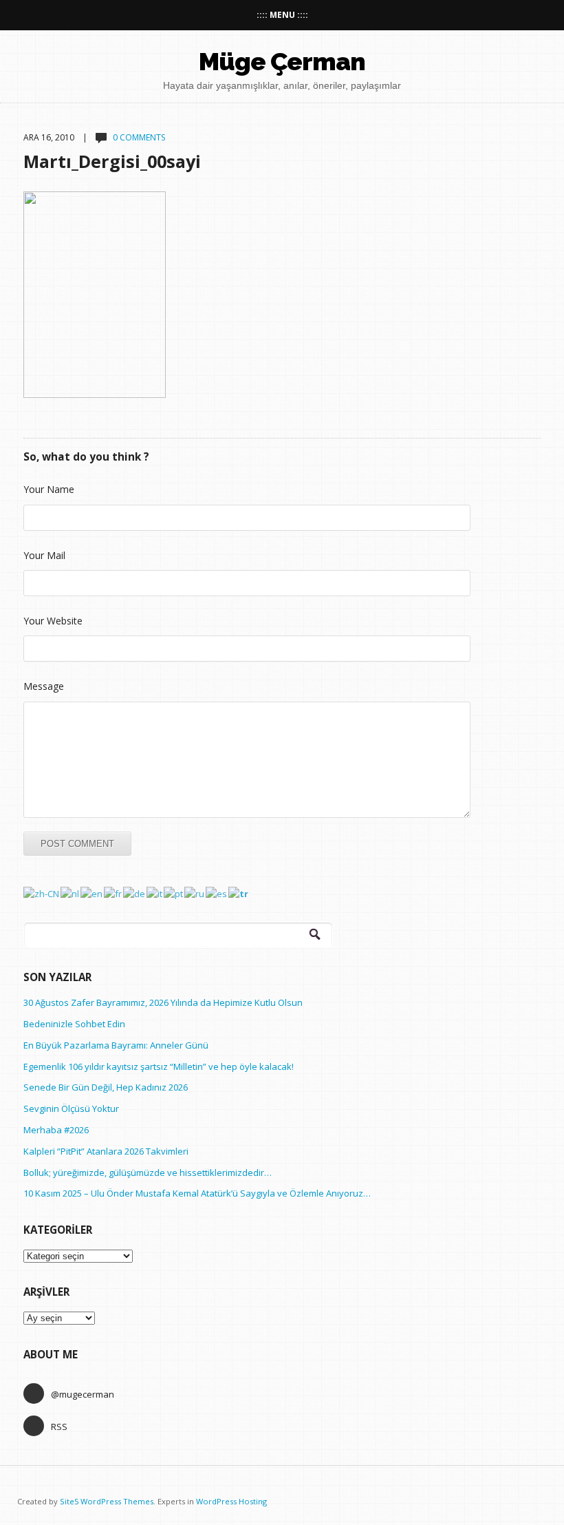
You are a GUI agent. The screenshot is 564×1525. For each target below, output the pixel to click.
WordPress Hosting (231, 1501)
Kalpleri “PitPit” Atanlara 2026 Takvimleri (105, 1151)
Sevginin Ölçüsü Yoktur (71, 1108)
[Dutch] (70, 893)
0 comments (139, 137)
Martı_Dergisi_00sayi (112, 161)
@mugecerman (82, 1394)
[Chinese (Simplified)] (42, 893)
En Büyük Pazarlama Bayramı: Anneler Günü (115, 1045)
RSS (59, 1426)
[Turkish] (239, 893)
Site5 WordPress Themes (106, 1501)
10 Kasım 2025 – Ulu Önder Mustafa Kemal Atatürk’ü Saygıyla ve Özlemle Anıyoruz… (197, 1193)
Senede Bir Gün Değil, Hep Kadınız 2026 (105, 1087)
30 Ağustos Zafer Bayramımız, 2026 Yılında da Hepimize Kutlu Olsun (163, 1002)
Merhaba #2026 (56, 1130)
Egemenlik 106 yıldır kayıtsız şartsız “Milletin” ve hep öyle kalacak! (158, 1066)
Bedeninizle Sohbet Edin (74, 1024)
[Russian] (195, 893)
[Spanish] (217, 893)
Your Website (53, 620)
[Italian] (155, 893)
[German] (135, 893)
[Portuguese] (174, 893)
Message (43, 686)
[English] (92, 893)
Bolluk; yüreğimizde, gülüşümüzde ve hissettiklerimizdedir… (147, 1172)
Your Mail (44, 555)
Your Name (48, 489)
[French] (113, 893)
